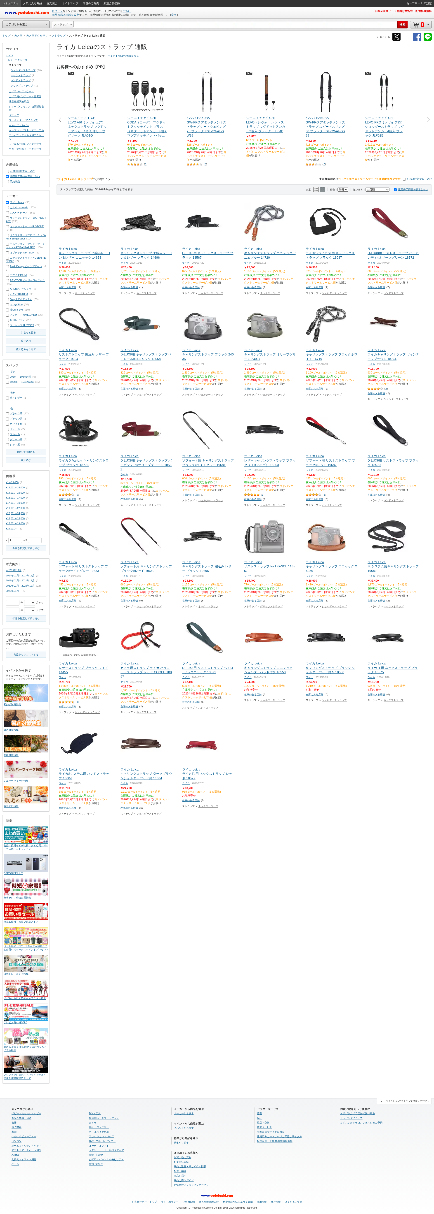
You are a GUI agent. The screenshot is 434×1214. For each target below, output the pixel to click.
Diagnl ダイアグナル (21, 299)
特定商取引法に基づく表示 (238, 1201)
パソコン (16, 1141)
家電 (14, 1131)
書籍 (14, 1122)
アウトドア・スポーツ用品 (26, 1150)
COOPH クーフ (18, 212)
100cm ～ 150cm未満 (22, 382)
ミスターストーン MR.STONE (27, 226)
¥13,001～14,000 (15, 487)
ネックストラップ (85, 293)
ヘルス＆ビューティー (24, 1136)
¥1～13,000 (12, 482)
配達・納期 (180, 1171)
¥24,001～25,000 (15, 518)
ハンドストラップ (393, 293)
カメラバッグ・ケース (21, 91)
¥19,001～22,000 (15, 508)
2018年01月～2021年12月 (20, 580)
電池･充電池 (96, 1155)
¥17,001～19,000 (15, 502)
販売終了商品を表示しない (413, 189)
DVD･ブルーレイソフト (102, 1141)
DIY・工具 (95, 1113)
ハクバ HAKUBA (19, 294)
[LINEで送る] (428, 40)
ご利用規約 (188, 1201)
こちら (127, 11)
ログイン (57, 11)
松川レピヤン (17, 320)
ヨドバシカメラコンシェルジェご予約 (361, 1122)
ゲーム (15, 1164)
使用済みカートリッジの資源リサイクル (279, 1136)
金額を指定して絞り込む (26, 548)
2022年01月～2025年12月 (20, 585)
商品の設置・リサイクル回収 (190, 1166)
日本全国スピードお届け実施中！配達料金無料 (403, 11)
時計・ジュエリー (99, 1127)
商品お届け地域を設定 (65, 14)
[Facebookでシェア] (417, 40)
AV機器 (15, 1155)
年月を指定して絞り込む (26, 618)
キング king (16, 304)
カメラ (9, 55)
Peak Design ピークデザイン (26, 266)
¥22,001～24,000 (15, 513)
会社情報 (276, 1201)
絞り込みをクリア (26, 349)
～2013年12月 (13, 570)
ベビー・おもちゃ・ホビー (26, 1113)
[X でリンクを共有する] (396, 40)
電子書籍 (16, 1127)
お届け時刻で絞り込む (419, 178)
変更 (174, 14)
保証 (259, 1118)
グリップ (14, 115)
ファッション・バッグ (101, 1136)
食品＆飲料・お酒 (21, 1118)
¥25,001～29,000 (15, 523)
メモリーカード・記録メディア (106, 1150)
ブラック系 (16, 413)
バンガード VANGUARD (23, 314)
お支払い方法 (181, 1162)
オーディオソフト (99, 1145)
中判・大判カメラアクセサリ (25, 149)
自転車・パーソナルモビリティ (106, 1159)
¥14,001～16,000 (15, 492)
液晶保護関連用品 (19, 101)
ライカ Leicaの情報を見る (123, 56)
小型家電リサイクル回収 (270, 1131)
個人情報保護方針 (209, 1201)
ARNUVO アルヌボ (20, 289)
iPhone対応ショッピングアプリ (191, 1185)
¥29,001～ (11, 528)
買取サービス (264, 1127)
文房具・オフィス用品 (24, 1159)
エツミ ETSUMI (18, 275)
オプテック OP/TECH (22, 252)
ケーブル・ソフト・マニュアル (26, 130)
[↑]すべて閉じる (26, 451)
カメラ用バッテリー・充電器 (25, 96)
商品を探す (180, 1175)
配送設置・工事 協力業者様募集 (274, 1141)
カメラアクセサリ (17, 60)
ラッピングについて (351, 1118)
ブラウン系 (16, 418)
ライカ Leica (17, 202)
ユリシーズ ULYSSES (22, 325)
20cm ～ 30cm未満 (20, 376)
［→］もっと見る (26, 332)
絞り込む (26, 340)
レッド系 (15, 444)
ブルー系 (15, 434)
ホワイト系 (16, 423)
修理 (259, 1113)
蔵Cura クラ (17, 309)
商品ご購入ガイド (184, 1180)
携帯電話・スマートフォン (104, 1118)
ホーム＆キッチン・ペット (26, 1145)
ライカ (62, 262)
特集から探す (181, 1142)
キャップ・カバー (19, 125)
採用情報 (262, 1201)
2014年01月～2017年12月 (20, 575)
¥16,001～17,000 (15, 497)
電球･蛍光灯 (96, 1164)
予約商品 (15, 181)
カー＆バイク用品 (99, 1131)
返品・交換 (263, 1122)
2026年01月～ (13, 591)
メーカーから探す (184, 1113)
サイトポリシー (169, 1201)
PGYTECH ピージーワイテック (27, 280)
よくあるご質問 (293, 1201)
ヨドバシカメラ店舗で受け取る (357, 1113)
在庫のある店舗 (67, 287)
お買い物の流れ (182, 1157)
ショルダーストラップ (210, 293)
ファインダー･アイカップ (23, 120)
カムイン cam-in (19, 207)
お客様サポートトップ (144, 1201)
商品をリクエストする (26, 654)
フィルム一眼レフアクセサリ (25, 143)
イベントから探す (184, 1128)
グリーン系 (16, 439)
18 (78, 702)
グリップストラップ (271, 606)
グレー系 (15, 429)
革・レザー (16, 397)
